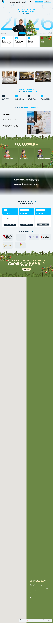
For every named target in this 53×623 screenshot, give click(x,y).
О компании (16, 1)
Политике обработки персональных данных (34, 620)
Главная (5, 4)
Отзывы (25, 0)
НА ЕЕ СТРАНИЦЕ (18, 129)
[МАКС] (31, 597)
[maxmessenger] (32, 1)
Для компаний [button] (20, 0)
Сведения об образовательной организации (17, 2)
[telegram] (30, 1)
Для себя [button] (14, 0)
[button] (47, 1)
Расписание (9, 0)
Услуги (9, 4)
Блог (20, 1)
